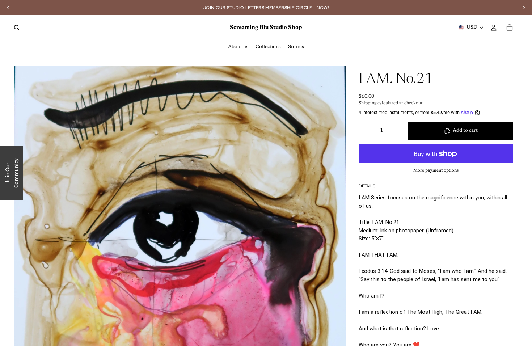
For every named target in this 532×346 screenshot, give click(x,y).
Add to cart (465, 130)
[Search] (17, 27)
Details (367, 186)
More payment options (436, 170)
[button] (11, 173)
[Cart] (510, 27)
